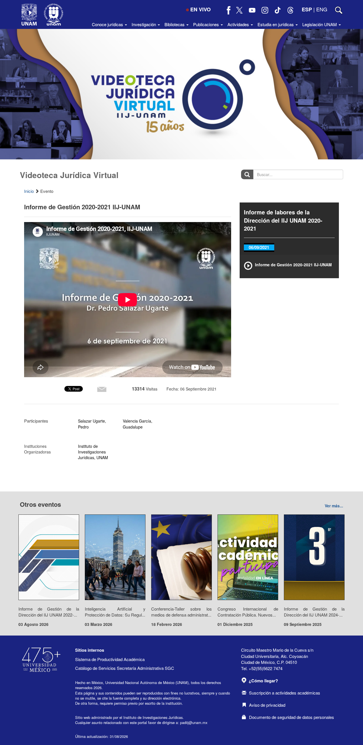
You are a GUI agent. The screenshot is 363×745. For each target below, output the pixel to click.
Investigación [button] (144, 24)
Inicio (29, 191)
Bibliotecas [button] (175, 24)
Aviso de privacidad (267, 705)
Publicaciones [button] (206, 24)
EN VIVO (200, 9)
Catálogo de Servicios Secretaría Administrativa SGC (124, 668)
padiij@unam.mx (193, 722)
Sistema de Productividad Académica (110, 659)
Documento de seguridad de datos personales (291, 717)
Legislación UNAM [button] (320, 24)
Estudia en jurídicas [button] (276, 24)
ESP (307, 9)
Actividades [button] (238, 24)
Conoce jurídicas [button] (108, 24)
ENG (321, 9)
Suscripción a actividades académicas (284, 693)
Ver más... (334, 505)
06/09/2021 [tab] (259, 247)
